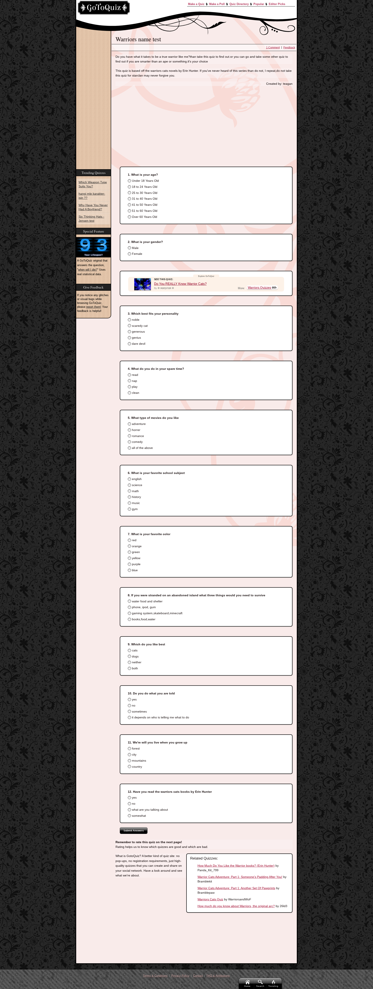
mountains (138, 760)
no (133, 705)
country (136, 766)
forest (135, 748)
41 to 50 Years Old (144, 204)
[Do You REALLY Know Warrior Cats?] (142, 284)
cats (134, 650)
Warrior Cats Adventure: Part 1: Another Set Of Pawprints (236, 888)
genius (136, 337)
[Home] (104, 7)
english (136, 479)
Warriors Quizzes (259, 287)
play (134, 386)
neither (136, 662)
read (134, 374)
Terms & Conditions (155, 975)
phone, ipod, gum (143, 607)
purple (136, 564)
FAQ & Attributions (218, 975)
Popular (258, 4)
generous (138, 331)
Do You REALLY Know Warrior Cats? (180, 284)
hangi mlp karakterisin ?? (92, 194)
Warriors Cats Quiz (210, 899)
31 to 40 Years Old (144, 198)
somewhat (138, 815)
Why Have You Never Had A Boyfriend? (92, 205)
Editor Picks (277, 4)
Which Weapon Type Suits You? (91, 184)
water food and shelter (147, 601)
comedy (137, 441)
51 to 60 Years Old (144, 210)
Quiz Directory (239, 4)
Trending (273, 986)
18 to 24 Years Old (144, 186)
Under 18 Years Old (145, 180)
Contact (198, 975)
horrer (135, 430)
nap (134, 381)
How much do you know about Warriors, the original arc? (236, 906)
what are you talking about (149, 809)
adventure (138, 424)
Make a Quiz (196, 4)
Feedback (289, 47)
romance (137, 436)
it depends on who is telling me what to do (160, 717)
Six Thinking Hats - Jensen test (91, 216)
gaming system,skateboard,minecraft (156, 613)
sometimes (139, 711)
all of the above (142, 448)
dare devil (138, 343)
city (133, 754)
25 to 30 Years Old (144, 193)
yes (134, 699)
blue (134, 570)
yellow (135, 558)
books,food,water (143, 619)
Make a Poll (217, 4)
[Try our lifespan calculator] (93, 245)
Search (260, 986)
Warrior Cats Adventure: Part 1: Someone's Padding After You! (240, 877)
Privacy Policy (180, 975)
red (133, 540)
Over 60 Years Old (144, 217)
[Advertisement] (204, 121)
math (135, 491)
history (136, 497)
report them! (93, 304)
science (136, 485)
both (134, 668)
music (135, 503)
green (135, 552)
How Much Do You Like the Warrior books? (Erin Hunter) (236, 865)
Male (135, 248)
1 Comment (273, 47)
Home (247, 986)
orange (136, 546)
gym (134, 509)
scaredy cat (139, 325)
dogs (135, 656)
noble (135, 319)
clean (135, 392)
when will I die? (87, 267)
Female (136, 253)
